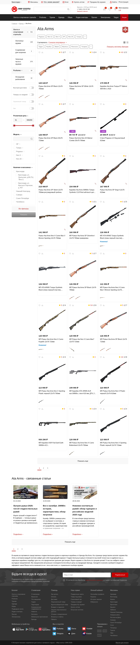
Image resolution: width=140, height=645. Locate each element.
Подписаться (120, 575)
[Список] (127, 43)
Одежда (61, 17)
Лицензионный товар (58, 602)
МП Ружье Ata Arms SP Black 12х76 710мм (113, 340)
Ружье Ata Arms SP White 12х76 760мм (81, 87)
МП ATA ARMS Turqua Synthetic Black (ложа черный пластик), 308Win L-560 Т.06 (112, 237)
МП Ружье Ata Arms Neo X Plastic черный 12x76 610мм (112, 392)
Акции (124, 17)
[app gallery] (44, 629)
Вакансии (34, 597)
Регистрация (123, 2)
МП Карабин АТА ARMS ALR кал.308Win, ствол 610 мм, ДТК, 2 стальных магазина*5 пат (81, 392)
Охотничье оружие (19, 42)
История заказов (96, 599)
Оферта (54, 619)
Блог (67, 2)
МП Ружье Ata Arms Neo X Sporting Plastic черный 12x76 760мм (52, 392)
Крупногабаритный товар (59, 604)
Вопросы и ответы (57, 617)
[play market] (31, 629)
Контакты (34, 614)
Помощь (54, 590)
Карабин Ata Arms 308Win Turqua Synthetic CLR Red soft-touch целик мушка (82, 191)
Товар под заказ (76, 597)
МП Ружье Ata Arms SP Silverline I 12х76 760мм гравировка (82, 237)
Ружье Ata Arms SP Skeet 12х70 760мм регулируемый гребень (51, 191)
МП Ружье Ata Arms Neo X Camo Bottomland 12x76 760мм (81, 444)
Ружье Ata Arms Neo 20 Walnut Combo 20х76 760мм (80, 139)
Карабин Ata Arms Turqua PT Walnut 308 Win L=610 (113, 87)
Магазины (34, 2)
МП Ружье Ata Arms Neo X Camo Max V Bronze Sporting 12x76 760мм (112, 289)
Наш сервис (75, 590)
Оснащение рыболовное (20, 78)
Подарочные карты (77, 594)
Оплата (53, 597)
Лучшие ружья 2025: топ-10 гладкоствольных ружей (25, 509)
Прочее (94, 17)
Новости (34, 611)
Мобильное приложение (39, 617)
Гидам (33, 602)
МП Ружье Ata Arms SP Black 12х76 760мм (82, 289)
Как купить (54, 594)
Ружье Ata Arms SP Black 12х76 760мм (51, 87)
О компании (35, 590)
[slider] (14, 125)
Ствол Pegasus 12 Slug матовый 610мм (112, 139)
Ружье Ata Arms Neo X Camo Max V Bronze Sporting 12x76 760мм (52, 237)
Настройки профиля (97, 594)
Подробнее (17, 534)
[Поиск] (52, 9)
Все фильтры (24, 209)
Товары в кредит (76, 602)
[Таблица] (124, 43)
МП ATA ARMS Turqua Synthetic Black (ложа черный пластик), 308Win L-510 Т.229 (50, 289)
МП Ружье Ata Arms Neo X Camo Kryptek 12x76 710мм (51, 340)
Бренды (34, 619)
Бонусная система (77, 609)
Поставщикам (36, 599)
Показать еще (83, 461)
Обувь (70, 17)
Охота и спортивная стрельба (24, 17)
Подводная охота (17, 609)
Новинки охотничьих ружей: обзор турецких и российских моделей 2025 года (84, 510)
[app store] (18, 629)
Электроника (105, 17)
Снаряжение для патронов (20, 51)
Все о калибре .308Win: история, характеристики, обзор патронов (54, 510)
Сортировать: (42, 42)
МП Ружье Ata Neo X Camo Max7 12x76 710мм (81, 340)
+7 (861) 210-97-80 (83, 9)
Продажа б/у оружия (97, 2)
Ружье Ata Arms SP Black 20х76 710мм (51, 139)
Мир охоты (21, 9)
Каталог (15, 590)
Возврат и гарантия (57, 607)
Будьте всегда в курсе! (29, 574)
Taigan (116, 17)
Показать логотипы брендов (117, 47)
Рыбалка (42, 17)
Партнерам (35, 604)
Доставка (54, 599)
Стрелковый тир (76, 599)
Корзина (93, 597)
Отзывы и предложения (59, 614)
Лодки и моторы (82, 17)
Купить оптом (79, 2)
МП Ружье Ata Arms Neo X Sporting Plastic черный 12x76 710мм (113, 444)
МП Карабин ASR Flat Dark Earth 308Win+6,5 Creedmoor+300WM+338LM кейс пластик (51, 444)
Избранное (94, 602)
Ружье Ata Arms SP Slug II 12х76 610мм (112, 191)
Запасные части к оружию (19, 61)
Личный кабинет (96, 590)
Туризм (52, 17)
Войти (114, 2)
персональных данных (94, 580)
